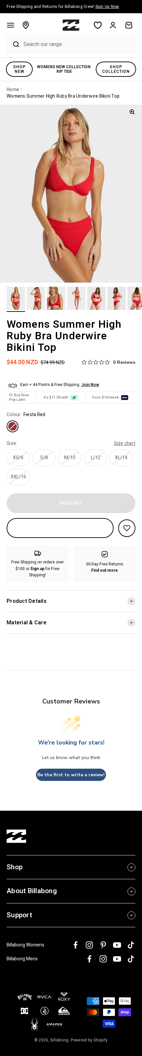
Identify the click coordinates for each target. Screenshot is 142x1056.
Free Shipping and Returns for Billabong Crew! (63, 7)
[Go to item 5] (96, 299)
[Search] (13, 44)
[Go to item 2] (36, 299)
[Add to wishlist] (126, 528)
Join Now (90, 385)
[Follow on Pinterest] (103, 944)
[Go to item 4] (76, 299)
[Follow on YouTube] (117, 944)
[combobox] (77, 44)
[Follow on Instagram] (89, 944)
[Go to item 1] (16, 299)
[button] (10, 25)
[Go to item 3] (56, 299)
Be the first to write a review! (71, 775)
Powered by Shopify (89, 1040)
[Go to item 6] (116, 299)
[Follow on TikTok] (130, 944)
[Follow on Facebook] (75, 944)
